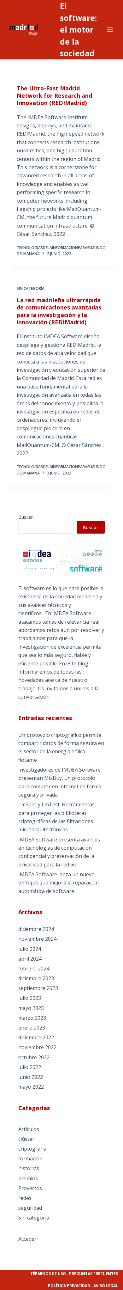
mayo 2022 (31, 1086)
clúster (26, 1138)
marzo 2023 (32, 1017)
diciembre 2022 (36, 1037)
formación (30, 1158)
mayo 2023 (31, 1008)
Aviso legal (105, 1285)
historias (28, 1168)
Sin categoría (30, 288)
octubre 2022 (34, 1057)
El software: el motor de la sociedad (78, 29)
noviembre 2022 (37, 1047)
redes (25, 1198)
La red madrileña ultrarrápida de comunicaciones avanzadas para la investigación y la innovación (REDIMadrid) (59, 311)
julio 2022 (29, 1067)
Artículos (28, 1129)
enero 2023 (31, 1027)
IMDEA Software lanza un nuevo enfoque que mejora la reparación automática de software (58, 883)
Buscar (25, 517)
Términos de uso (48, 1273)
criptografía (32, 1148)
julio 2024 (29, 948)
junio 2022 (30, 1076)
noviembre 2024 (37, 938)
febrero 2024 (33, 968)
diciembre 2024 (36, 929)
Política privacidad (69, 1285)
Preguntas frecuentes (93, 1273)
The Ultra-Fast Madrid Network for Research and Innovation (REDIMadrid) (54, 95)
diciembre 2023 (36, 978)
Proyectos (30, 1188)
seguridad (30, 1207)
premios (28, 1178)
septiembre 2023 (38, 988)
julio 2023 (29, 997)
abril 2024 (30, 958)
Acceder (27, 1238)
